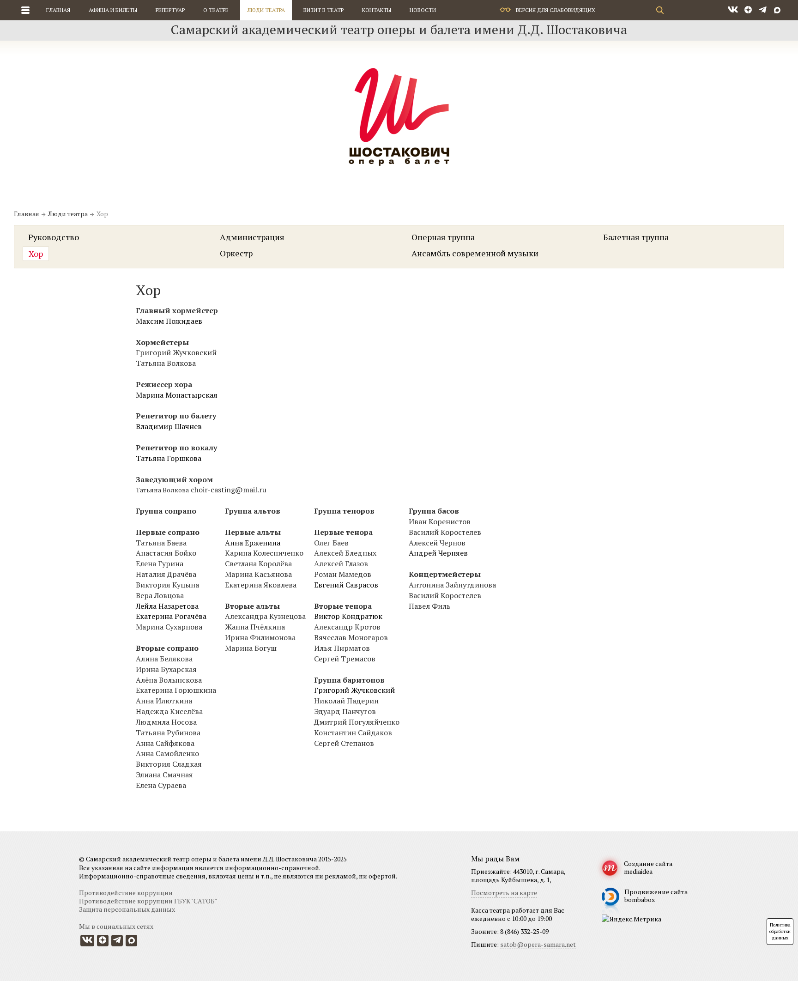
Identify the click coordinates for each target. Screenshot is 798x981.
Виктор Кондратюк (348, 616)
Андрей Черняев (438, 553)
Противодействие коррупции (126, 892)
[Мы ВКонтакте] (733, 10)
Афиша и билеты (113, 9)
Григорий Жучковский (354, 690)
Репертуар (170, 9)
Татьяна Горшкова (168, 458)
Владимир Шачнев (169, 426)
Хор (36, 253)
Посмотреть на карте (504, 892)
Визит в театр (323, 9)
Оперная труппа (443, 236)
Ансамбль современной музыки (474, 253)
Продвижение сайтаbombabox (656, 895)
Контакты (376, 9)
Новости (423, 9)
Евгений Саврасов (346, 585)
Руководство (53, 236)
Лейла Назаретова (167, 606)
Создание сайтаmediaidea (648, 867)
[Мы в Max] (777, 10)
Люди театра (266, 9)
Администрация (252, 236)
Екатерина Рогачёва (171, 616)
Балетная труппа (636, 236)
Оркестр (236, 253)
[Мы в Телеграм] (762, 10)
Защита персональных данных (127, 909)
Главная (58, 9)
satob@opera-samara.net (538, 944)
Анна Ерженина (252, 543)
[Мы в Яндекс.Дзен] (748, 10)
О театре (216, 9)
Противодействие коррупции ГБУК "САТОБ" (148, 900)
